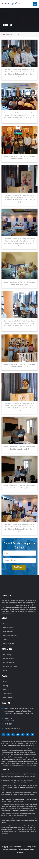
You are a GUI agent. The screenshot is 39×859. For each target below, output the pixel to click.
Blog (4, 690)
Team (5, 639)
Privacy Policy (24, 850)
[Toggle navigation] (35, 4)
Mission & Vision (8, 628)
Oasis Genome (7, 595)
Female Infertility (9, 663)
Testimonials (7, 693)
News (5, 682)
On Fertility (7, 655)
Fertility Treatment (10, 666)
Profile (5, 624)
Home (4, 34)
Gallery (5, 686)
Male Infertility (8, 659)
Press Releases (8, 697)
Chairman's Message (10, 636)
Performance (8, 632)
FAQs (5, 670)
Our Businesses (8, 643)
